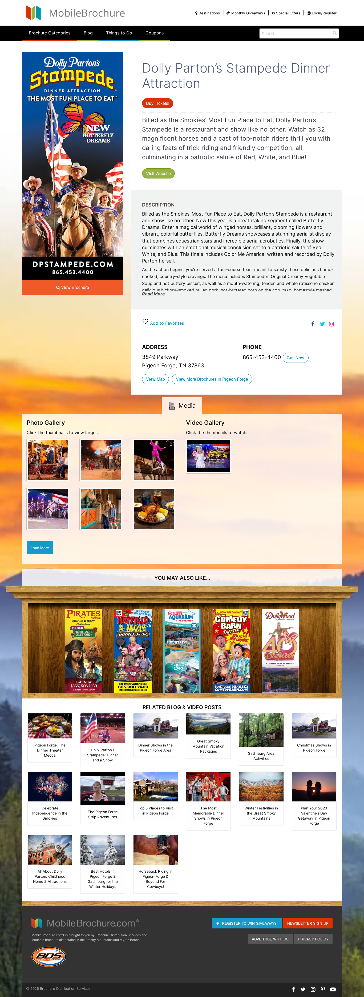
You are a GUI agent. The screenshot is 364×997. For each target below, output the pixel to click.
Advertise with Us (270, 939)
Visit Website (158, 173)
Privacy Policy (313, 939)
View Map (155, 379)
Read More (153, 293)
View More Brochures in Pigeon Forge (212, 379)
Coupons (154, 32)
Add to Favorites (166, 323)
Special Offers (288, 13)
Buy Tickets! (157, 103)
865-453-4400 (263, 357)
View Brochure (75, 287)
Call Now (295, 358)
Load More (40, 547)
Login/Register (324, 13)
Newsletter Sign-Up (308, 923)
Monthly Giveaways (248, 13)
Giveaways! (250, 923)
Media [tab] (187, 405)
